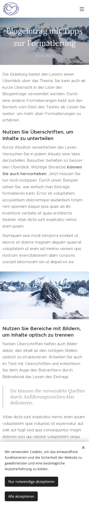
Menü (82, 9)
